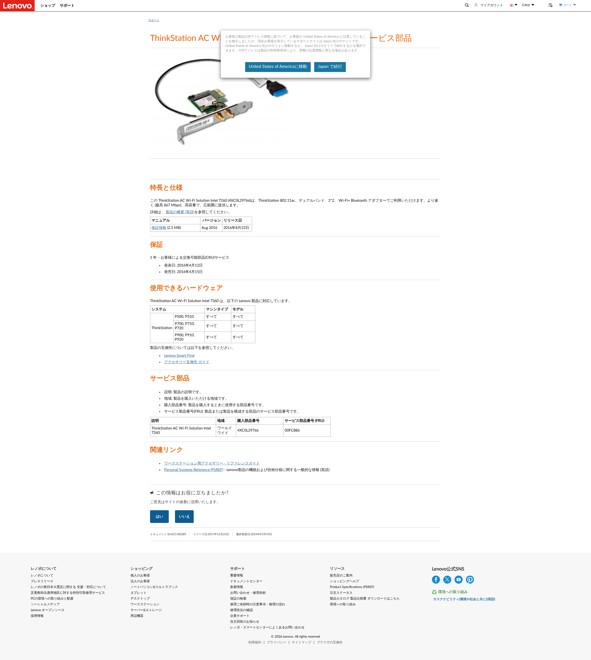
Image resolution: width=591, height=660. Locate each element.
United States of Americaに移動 (278, 67)
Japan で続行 (330, 67)
